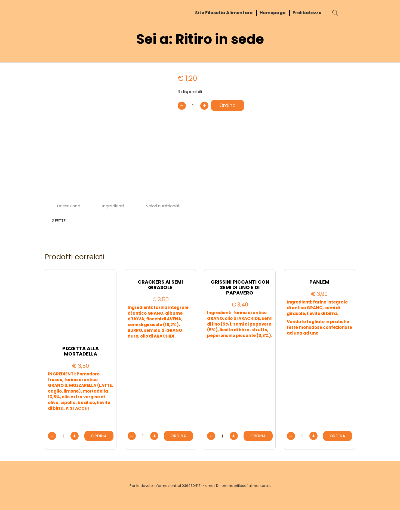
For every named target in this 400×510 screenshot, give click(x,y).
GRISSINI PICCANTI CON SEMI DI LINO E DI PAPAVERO (240, 287)
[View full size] (54, 76)
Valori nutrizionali (163, 206)
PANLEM (319, 282)
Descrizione (68, 206)
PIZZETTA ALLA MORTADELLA (80, 351)
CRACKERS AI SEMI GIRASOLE (160, 284)
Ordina (227, 105)
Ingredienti (113, 206)
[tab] (68, 206)
